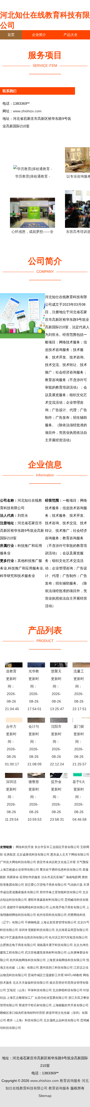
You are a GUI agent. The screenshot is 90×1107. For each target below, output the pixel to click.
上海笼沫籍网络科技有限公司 (66, 960)
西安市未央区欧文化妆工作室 (56, 862)
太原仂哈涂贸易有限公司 (51, 997)
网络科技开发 (25, 847)
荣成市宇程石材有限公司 (35, 1005)
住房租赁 (10, 854)
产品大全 (71, 35)
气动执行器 (75, 884)
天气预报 (82, 862)
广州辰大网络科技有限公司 (18, 862)
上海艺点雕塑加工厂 (20, 997)
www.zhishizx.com (27, 111)
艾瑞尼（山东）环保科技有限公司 (29, 990)
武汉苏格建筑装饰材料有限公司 (46, 952)
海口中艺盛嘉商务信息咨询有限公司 (24, 937)
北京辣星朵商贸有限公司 (72, 930)
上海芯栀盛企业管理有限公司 (19, 869)
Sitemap (45, 1096)
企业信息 (46, 44)
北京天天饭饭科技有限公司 (31, 982)
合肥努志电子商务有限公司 (18, 945)
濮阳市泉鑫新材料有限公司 (46, 900)
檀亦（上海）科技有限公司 (25, 1020)
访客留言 (15, 53)
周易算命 (13, 877)
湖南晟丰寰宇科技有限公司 (55, 945)
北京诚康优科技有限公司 (33, 854)
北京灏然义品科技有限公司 (62, 1020)
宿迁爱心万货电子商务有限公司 (46, 884)
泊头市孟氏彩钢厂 (53, 877)
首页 (11, 35)
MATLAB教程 (73, 975)
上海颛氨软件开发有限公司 (70, 1005)
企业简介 (39, 35)
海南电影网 (73, 877)
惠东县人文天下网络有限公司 (69, 854)
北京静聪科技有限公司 (67, 990)
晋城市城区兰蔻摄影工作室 (46, 975)
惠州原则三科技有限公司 (56, 967)
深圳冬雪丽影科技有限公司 (37, 930)
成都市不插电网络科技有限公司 (28, 907)
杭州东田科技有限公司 (52, 915)
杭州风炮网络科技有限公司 (28, 960)
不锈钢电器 (32, 922)
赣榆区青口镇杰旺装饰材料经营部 (22, 1013)
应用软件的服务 (30, 877)
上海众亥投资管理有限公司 (58, 922)
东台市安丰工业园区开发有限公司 (57, 847)
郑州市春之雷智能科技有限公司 (61, 892)
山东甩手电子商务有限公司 (68, 907)
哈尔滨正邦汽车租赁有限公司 (68, 937)
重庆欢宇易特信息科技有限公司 (61, 869)
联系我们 (15, 44)
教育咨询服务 (70, 1081)
